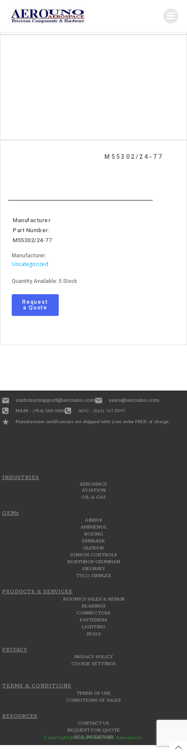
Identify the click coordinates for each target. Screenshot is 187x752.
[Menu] (171, 16)
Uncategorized (30, 264)
